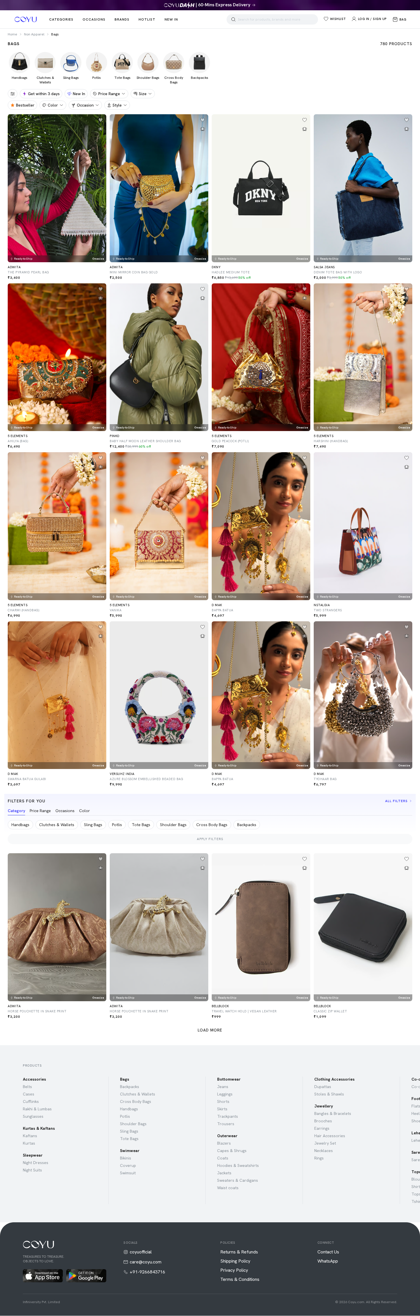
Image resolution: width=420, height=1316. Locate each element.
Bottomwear (229, 1079)
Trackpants (227, 1116)
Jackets (224, 1172)
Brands (122, 19)
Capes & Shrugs (232, 1150)
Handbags (129, 1108)
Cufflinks (31, 1101)
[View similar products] (100, 129)
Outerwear (227, 1135)
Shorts (223, 1101)
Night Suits (32, 1170)
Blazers (224, 1143)
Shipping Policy (235, 1261)
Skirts (222, 1108)
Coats (222, 1158)
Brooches (323, 1120)
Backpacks (129, 1086)
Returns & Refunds (239, 1252)
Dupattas (322, 1086)
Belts (27, 1086)
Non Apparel (34, 34)
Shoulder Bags (133, 1123)
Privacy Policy (234, 1270)
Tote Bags (129, 1138)
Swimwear (129, 1150)
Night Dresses (35, 1162)
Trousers (225, 1123)
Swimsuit (128, 1172)
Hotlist (147, 19)
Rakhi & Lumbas (37, 1108)
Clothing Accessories (334, 1079)
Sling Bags (129, 1131)
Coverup (128, 1165)
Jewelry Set (325, 1143)
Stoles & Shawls (329, 1094)
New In (171, 19)
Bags (124, 1079)
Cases (28, 1094)
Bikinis (125, 1158)
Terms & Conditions (239, 1279)
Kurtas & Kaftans (39, 1128)
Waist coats (228, 1187)
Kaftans (30, 1135)
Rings (319, 1158)
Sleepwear (33, 1155)
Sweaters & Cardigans (237, 1180)
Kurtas (29, 1143)
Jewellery (323, 1106)
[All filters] (12, 93)
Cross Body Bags (135, 1101)
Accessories (34, 1079)
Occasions (94, 19)
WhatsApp (327, 1261)
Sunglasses (33, 1116)
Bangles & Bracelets (332, 1113)
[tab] (16, 812)
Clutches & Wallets (137, 1094)
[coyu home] (26, 19)
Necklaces (323, 1150)
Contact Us (328, 1252)
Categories (61, 19)
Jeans (222, 1086)
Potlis (125, 1116)
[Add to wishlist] (100, 120)
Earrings (321, 1128)
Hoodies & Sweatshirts (238, 1165)
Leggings (225, 1094)
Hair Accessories (329, 1135)
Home (12, 34)
